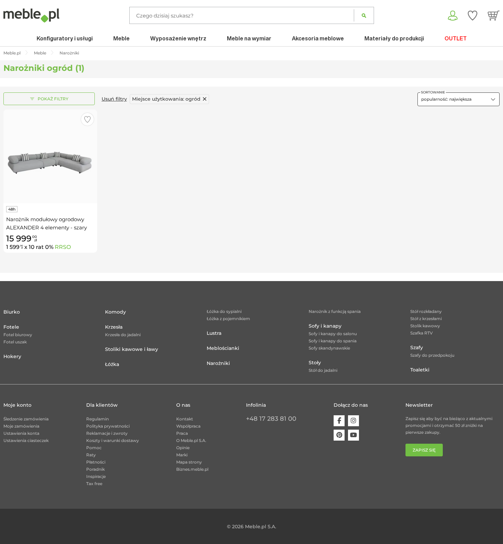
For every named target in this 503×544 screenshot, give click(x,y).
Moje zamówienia (21, 426)
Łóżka (112, 364)
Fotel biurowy (17, 334)
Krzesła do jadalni (123, 334)
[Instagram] (353, 420)
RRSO (63, 247)
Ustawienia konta (21, 433)
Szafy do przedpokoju (432, 355)
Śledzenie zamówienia (26, 418)
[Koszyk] (494, 15)
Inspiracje (96, 476)
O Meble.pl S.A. (191, 440)
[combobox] (458, 99)
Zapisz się (424, 450)
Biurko (11, 312)
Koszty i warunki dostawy (112, 440)
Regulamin (97, 418)
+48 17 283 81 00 (271, 418)
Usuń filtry (114, 99)
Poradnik (95, 469)
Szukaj (364, 15)
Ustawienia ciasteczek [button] (26, 440)
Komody (115, 312)
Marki (182, 454)
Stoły (315, 362)
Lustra (214, 333)
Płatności (95, 462)
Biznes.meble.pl (192, 469)
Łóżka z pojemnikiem (228, 318)
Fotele (11, 327)
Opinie (183, 447)
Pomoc (94, 447)
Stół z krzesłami (426, 318)
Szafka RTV (421, 333)
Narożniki (218, 363)
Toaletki (419, 370)
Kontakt (184, 418)
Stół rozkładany (426, 311)
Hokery (12, 356)
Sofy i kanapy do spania (333, 340)
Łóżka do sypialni (224, 311)
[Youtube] (353, 435)
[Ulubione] (472, 15)
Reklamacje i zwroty (107, 433)
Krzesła (113, 327)
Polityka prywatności (108, 426)
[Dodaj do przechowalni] (87, 119)
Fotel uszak (15, 341)
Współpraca (188, 426)
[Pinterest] (339, 435)
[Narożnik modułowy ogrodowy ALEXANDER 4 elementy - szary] (50, 156)
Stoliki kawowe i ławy (131, 349)
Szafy (416, 347)
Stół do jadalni (323, 370)
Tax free (94, 483)
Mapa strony (189, 462)
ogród (166, 99)
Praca (182, 433)
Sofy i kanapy (325, 326)
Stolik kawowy (425, 325)
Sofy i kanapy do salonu (333, 333)
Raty (91, 454)
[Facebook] (339, 420)
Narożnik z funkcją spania (335, 311)
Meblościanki (223, 348)
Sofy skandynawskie (329, 348)
